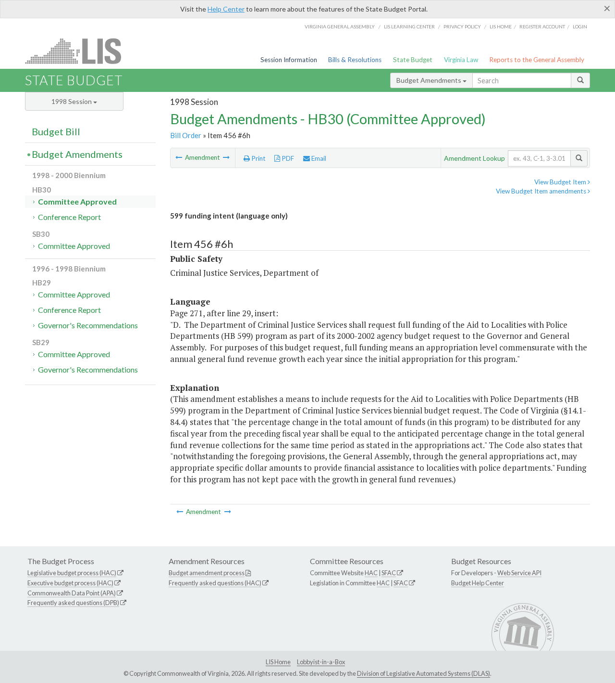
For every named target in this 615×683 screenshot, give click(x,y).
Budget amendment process (207, 573)
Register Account (542, 26)
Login (580, 26)
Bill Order (185, 135)
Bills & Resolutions (354, 60)
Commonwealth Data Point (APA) (71, 593)
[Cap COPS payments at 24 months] (179, 157)
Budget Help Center (477, 583)
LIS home (501, 26)
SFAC (388, 573)
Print (258, 158)
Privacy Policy (462, 26)
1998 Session (72, 101)
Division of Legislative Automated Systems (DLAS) (423, 673)
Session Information (288, 60)
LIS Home (278, 662)
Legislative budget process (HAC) (71, 573)
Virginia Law (461, 60)
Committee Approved (77, 201)
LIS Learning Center (409, 26)
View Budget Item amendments (542, 191)
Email (318, 158)
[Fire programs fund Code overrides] (226, 157)
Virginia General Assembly (340, 26)
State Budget (412, 60)
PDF (287, 158)
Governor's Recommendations (88, 325)
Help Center (226, 9)
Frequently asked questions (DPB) (73, 602)
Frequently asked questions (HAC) (215, 583)
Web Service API (519, 573)
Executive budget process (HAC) (70, 583)
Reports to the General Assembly (536, 60)
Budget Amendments (429, 80)
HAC (371, 573)
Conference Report (69, 216)
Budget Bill (56, 131)
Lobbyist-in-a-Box (321, 662)
